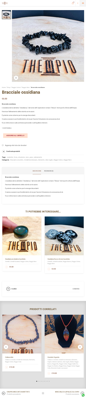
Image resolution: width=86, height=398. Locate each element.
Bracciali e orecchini (16, 160)
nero (27, 157)
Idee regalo (49, 160)
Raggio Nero (26, 87)
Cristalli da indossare (30, 160)
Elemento (41, 160)
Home (4, 87)
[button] (36, 381)
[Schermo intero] (16, 78)
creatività (10, 157)
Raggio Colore (16, 87)
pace (31, 157)
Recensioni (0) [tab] (48, 171)
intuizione (21, 157)
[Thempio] (4, 3)
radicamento (38, 157)
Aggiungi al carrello (15, 135)
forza (15, 157)
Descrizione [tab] (37, 171)
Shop (8, 87)
